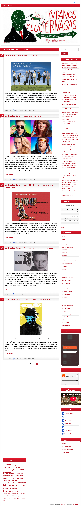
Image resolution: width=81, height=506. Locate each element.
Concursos (64, 255)
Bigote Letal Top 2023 (67, 195)
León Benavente (14, 482)
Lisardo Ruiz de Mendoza (71, 427)
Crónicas (64, 258)
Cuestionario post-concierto (69, 260)
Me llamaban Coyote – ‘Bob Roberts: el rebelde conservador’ (29, 248)
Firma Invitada (68, 420)
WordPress (63, 504)
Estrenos (64, 269)
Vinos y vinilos (65, 322)
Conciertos (64, 252)
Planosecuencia (66, 294)
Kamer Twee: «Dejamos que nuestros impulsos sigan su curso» (69, 175)
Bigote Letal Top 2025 (67, 70)
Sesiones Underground (67, 305)
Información (65, 286)
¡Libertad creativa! (66, 325)
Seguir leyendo (9, 105)
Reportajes (64, 303)
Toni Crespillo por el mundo (69, 317)
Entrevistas (64, 266)
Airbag (14, 465)
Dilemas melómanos (67, 263)
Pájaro (9, 491)
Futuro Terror (15, 478)
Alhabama (18, 465)
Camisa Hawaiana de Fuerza (69, 245)
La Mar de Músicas (7, 482)
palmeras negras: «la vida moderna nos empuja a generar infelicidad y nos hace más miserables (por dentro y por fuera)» (70, 148)
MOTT (24, 485)
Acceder (64, 443)
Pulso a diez (65, 300)
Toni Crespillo (68, 430)
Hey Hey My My (66, 283)
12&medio (8, 465)
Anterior (26, 364)
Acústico (64, 239)
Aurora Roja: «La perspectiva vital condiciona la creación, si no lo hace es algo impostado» (70, 65)
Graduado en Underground (68, 277)
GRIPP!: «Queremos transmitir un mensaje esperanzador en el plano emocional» (70, 86)
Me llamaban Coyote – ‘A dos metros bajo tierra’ (24, 55)
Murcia (8, 488)
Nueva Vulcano (19, 488)
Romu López (67, 423)
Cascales (5, 470)
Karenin (24, 480)
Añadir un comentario (29, 110)
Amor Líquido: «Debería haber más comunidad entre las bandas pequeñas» (69, 156)
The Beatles (13, 493)
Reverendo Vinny (7, 493)
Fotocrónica (65, 274)
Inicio (4, 5)
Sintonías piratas (66, 308)
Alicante (22, 465)
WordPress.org (65, 452)
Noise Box (13, 488)
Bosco (22, 467)
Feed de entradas (66, 446)
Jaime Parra (18, 110)
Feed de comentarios (67, 449)
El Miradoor (18, 476)
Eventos (64, 272)
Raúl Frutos (14, 491)
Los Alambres (21, 482)
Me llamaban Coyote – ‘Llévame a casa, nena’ (23, 116)
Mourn (4, 488)
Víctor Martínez (68, 434)
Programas (64, 297)
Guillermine (19, 480)
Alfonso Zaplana (68, 413)
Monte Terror (19, 485)
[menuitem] (4, 5)
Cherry (10, 470)
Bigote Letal (17, 467)
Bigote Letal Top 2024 (67, 126)
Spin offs (64, 311)
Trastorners (16, 498)
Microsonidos (10, 485)
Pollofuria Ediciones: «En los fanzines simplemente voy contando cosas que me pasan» (70, 74)
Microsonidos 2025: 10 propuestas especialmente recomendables (68, 121)
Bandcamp (64, 242)
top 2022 (9, 498)
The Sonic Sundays (67, 314)
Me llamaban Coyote (67, 291)
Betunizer (5, 467)
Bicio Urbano (11, 467)
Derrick (12, 473)
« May (63, 227)
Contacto (10, 5)
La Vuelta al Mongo (67, 289)
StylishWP (76, 504)
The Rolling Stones (18, 496)
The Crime (10, 496)
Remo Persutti (19, 491)
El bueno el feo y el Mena (19, 473)
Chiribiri (15, 470)
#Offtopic (64, 236)
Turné (63, 319)
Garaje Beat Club (12, 480)
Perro (5, 491)
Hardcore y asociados (67, 280)
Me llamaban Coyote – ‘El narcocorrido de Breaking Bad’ (27, 300)
